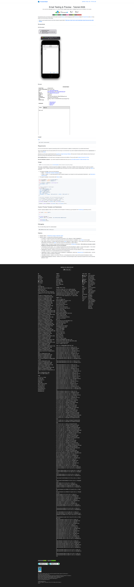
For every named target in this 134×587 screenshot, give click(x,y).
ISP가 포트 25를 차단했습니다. (43, 373)
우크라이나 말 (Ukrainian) (90, 306)
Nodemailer (77, 16)
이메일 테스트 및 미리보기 (61, 318)
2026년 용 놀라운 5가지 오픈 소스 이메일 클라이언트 (67, 533)
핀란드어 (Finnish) (91, 281)
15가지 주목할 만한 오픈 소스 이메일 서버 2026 (66, 406)
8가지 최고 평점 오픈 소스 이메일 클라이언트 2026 (67, 435)
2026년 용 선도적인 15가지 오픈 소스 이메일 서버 (66, 522)
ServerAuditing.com (41, 388)
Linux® (40, 279)
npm (39, 139)
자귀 (83, 293)
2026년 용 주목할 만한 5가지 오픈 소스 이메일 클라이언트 (67, 530)
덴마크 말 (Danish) (91, 278)
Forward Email (85, 16)
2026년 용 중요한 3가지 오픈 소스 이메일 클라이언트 (68, 542)
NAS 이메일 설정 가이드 (42, 290)
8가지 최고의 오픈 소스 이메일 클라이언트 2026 (67, 412)
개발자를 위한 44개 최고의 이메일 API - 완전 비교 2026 (66, 294)
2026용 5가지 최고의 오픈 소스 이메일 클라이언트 (68, 510)
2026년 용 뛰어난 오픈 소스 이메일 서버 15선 (66, 364)
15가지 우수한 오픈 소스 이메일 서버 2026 (65, 403)
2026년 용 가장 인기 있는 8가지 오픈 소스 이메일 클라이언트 (68, 517)
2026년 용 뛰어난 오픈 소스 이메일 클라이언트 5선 (67, 366)
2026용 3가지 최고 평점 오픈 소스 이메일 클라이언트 (68, 513)
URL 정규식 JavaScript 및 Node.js (62, 342)
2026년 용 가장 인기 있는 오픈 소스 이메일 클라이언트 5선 (68, 356)
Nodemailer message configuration (52, 172)
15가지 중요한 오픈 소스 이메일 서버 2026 (67, 416)
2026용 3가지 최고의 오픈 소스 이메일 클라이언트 (67, 460)
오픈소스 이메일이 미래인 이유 (62, 343)
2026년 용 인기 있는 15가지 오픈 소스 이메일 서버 (67, 537)
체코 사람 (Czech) (91, 277)
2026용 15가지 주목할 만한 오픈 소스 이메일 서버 (68, 485)
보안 (83, 290)
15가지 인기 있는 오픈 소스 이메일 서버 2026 (67, 413)
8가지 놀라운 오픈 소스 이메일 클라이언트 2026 (67, 410)
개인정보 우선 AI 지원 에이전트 (62, 306)
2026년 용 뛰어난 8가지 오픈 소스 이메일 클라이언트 (67, 525)
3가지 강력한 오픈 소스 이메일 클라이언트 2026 (68, 422)
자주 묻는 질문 (93, 1)
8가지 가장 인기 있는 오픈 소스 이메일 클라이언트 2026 (68, 432)
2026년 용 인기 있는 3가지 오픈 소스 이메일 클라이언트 (68, 539)
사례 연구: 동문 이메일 (60, 309)
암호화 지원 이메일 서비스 (61, 323)
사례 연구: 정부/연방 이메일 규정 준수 (63, 308)
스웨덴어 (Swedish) (91, 301)
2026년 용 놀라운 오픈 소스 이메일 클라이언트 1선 (68, 373)
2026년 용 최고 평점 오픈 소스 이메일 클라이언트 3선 (67, 353)
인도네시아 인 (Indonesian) (90, 289)
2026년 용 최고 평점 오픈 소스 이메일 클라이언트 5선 (68, 359)
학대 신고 (84, 298)
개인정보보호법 (84, 295)
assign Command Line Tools (83, 157)
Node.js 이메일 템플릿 (60, 328)
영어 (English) (90, 280)
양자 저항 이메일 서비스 (60, 333)
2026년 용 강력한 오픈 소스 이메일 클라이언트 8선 (67, 383)
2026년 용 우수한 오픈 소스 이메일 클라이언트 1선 (67, 368)
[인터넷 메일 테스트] (54, 563)
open (65, 241)
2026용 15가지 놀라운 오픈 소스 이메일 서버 (68, 490)
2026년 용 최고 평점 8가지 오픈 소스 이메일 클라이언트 (68, 555)
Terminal (40, 283)
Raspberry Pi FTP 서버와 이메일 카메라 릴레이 (46, 293)
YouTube (85, 281)
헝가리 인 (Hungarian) (91, 287)
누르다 (83, 299)
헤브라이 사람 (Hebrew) (90, 286)
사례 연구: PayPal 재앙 (60, 332)
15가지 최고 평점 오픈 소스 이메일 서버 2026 (67, 429)
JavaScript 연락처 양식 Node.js (62, 325)
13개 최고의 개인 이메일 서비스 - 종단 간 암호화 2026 (66, 290)
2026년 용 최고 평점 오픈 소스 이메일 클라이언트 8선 (67, 392)
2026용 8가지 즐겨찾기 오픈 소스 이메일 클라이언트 (68, 498)
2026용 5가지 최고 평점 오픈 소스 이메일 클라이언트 (67, 465)
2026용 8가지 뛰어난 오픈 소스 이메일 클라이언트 (68, 481)
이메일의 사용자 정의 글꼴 (61, 314)
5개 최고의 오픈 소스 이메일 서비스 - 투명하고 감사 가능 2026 (67, 291)
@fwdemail (84, 279)
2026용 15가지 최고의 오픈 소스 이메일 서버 (66, 459)
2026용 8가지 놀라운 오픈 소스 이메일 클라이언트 (68, 492)
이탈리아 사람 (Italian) (91, 290)
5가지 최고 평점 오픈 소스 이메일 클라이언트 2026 (68, 430)
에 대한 (83, 289)
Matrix (84, 280)
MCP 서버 (58, 319)
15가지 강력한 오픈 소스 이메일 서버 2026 (68, 420)
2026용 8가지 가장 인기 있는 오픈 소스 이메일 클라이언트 (68, 468)
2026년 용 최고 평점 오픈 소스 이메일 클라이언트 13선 (68, 397)
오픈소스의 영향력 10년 (60, 299)
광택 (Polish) (90, 296)
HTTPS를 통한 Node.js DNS (61, 327)
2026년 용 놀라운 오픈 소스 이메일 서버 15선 (67, 372)
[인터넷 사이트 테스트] (43, 563)
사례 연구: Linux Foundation (61, 311)
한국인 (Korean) (90, 292)
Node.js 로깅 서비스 (60, 330)
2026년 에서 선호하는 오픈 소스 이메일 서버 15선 (67, 377)
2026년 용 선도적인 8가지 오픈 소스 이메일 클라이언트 (67, 523)
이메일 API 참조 (59, 279)
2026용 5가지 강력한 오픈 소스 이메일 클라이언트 (66, 503)
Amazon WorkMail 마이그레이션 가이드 (63, 300)
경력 (83, 300)
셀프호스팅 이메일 (59, 281)
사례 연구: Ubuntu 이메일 (61, 310)
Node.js (63, 16)
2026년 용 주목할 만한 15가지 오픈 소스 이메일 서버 (66, 529)
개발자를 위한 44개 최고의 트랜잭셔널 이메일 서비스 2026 (67, 293)
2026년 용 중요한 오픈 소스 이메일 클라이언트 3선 (67, 381)
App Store (58, 154)
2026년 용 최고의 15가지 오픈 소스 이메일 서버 (66, 534)
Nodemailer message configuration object (55, 235)
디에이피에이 (84, 296)
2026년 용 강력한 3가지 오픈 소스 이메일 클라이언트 (68, 544)
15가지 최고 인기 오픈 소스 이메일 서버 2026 (67, 426)
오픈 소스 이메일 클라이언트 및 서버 (64, 345)
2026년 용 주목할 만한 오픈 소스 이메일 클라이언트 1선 (68, 371)
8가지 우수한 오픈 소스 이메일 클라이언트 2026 (66, 405)
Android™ (41, 278)
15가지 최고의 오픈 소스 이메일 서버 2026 (66, 411)
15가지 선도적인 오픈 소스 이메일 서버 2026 (66, 436)
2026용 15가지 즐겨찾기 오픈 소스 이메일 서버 (67, 496)
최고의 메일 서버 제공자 (60, 303)
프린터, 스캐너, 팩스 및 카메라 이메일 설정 (46, 291)
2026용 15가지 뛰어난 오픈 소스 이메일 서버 (68, 478)
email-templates (56, 164)
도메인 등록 (40, 382)
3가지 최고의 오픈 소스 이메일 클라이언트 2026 (67, 425)
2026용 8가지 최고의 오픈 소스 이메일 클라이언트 (67, 462)
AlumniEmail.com (41, 386)
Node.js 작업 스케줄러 (60, 329)
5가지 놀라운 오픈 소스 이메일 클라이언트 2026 (68, 447)
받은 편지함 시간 (41, 379)
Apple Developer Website (66, 154)
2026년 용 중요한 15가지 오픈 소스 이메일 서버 (67, 540)
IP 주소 (57, 278)
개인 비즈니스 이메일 (42, 377)
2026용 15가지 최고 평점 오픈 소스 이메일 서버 (66, 464)
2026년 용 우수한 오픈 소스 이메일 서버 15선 (66, 367)
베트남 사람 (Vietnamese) (90, 308)
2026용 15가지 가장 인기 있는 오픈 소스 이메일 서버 (68, 466)
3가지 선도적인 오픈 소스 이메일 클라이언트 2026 (67, 400)
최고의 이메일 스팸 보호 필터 (61, 301)
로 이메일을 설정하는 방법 (45, 295)
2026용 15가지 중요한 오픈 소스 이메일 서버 (66, 454)
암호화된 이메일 (85, 1)
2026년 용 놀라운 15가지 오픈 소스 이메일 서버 (66, 532)
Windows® (40, 276)
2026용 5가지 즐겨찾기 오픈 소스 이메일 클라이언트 (68, 452)
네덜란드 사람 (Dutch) (91, 279)
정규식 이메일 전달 (59, 284)
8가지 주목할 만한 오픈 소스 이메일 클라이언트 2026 (67, 407)
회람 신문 (85, 275)
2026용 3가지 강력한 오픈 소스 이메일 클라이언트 (68, 457)
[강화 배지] (40, 569)
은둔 (89, 1)
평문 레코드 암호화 (42, 383)
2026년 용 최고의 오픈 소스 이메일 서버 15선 (66, 347)
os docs (82, 239)
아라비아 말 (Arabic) (91, 275)
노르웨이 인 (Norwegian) (90, 295)
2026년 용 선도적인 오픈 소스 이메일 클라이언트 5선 (68, 363)
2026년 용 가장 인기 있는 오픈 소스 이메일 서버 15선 (67, 354)
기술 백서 (58, 275)
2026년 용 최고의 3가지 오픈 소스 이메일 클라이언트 (67, 535)
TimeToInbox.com (41, 387)
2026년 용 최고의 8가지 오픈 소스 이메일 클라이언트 (68, 548)
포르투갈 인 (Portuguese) (90, 298)
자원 (39, 375)
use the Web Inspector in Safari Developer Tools (80, 159)
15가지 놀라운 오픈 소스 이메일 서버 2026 (66, 408)
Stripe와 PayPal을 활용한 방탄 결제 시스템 (64, 339)
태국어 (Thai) (90, 302)
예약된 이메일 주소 (41, 384)
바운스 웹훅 (58, 283)
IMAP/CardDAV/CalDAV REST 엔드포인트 (64, 313)
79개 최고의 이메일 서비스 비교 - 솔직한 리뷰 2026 (65, 289)
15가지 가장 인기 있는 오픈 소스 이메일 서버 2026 (67, 431)
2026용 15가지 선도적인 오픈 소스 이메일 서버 (67, 474)
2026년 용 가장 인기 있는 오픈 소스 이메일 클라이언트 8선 (68, 395)
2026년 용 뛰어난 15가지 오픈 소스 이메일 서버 (66, 524)
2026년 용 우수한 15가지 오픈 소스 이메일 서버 (67, 527)
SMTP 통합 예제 (41, 286)
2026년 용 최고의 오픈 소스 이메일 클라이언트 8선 (67, 348)
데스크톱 (41, 280)
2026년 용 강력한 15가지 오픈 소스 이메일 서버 (67, 543)
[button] (37, 23)
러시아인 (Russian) (91, 299)
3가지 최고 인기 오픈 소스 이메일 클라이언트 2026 (68, 427)
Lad (90, 16)
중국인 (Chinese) (91, 276)
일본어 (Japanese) (91, 291)
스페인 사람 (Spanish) (91, 300)
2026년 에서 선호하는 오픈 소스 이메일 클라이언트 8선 (68, 378)
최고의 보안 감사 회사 (60, 305)
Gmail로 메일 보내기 (42, 289)
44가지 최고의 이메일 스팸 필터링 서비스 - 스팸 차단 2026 (67, 295)
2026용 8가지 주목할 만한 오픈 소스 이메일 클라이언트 (68, 487)
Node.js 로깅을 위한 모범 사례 (61, 304)
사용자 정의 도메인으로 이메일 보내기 (45, 288)
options (44, 151)
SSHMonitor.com (41, 389)
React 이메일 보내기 (60, 337)
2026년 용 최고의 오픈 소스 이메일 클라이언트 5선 (68, 376)
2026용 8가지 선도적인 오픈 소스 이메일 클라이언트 (68, 476)
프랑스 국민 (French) (91, 283)
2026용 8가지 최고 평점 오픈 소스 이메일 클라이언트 (68, 472)
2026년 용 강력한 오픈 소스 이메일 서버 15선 (66, 382)
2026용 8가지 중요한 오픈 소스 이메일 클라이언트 (67, 455)
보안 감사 (58, 276)
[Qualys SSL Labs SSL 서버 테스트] (42, 560)
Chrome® (41, 281)
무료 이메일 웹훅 (59, 280)
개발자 (57, 273)
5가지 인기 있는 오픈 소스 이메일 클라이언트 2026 (68, 415)
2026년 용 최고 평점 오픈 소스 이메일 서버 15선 (66, 352)
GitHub (84, 276)
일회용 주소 (40, 381)
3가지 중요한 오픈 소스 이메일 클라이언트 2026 (67, 418)
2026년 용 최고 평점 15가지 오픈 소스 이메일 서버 (67, 519)
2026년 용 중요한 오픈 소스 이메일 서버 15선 (66, 379)
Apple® (39, 275)
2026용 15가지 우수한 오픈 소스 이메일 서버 (65, 483)
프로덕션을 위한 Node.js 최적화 (62, 322)
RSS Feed (83, 283)
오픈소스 (57, 285)
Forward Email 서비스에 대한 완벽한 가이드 (64, 320)
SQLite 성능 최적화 (59, 335)
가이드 (39, 285)
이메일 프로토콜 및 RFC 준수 (61, 315)
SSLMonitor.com (41, 391)
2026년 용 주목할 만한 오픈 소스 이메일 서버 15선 (67, 369)
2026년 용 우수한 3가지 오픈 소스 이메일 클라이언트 (68, 528)
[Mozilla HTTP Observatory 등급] (51, 560)
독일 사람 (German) (91, 284)
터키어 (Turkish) (90, 303)
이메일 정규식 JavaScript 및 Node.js (63, 317)
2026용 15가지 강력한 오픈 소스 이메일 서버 (67, 456)
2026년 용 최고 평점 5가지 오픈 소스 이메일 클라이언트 (68, 520)
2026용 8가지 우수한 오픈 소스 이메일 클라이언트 (66, 484)
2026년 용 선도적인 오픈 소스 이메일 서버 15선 (68, 361)
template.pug (81, 209)
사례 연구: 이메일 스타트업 (61, 338)
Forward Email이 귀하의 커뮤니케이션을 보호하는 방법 (66, 340)
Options (92, 168)
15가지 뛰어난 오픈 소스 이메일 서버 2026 (66, 401)
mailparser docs (80, 252)
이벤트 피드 (84, 288)
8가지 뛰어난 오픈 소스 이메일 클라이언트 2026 (67, 402)
